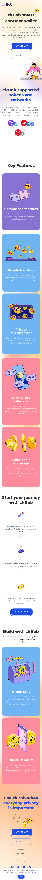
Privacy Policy (31, 872)
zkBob (12, 526)
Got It (21, 877)
